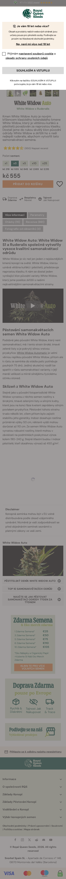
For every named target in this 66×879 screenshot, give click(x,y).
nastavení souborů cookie (36, 53)
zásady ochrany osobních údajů (27, 58)
